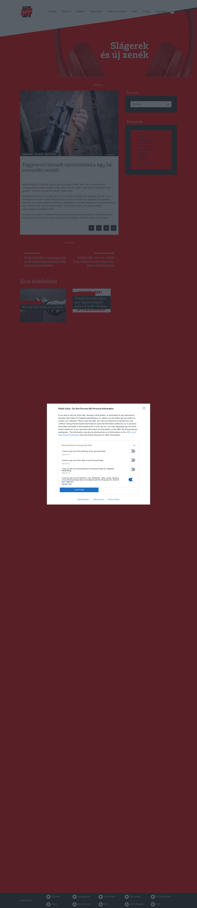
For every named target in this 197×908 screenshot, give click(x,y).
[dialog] (98, 454)
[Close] (144, 408)
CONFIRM (79, 490)
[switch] (132, 451)
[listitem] (98, 445)
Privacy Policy (114, 499)
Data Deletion (83, 499)
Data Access (98, 499)
